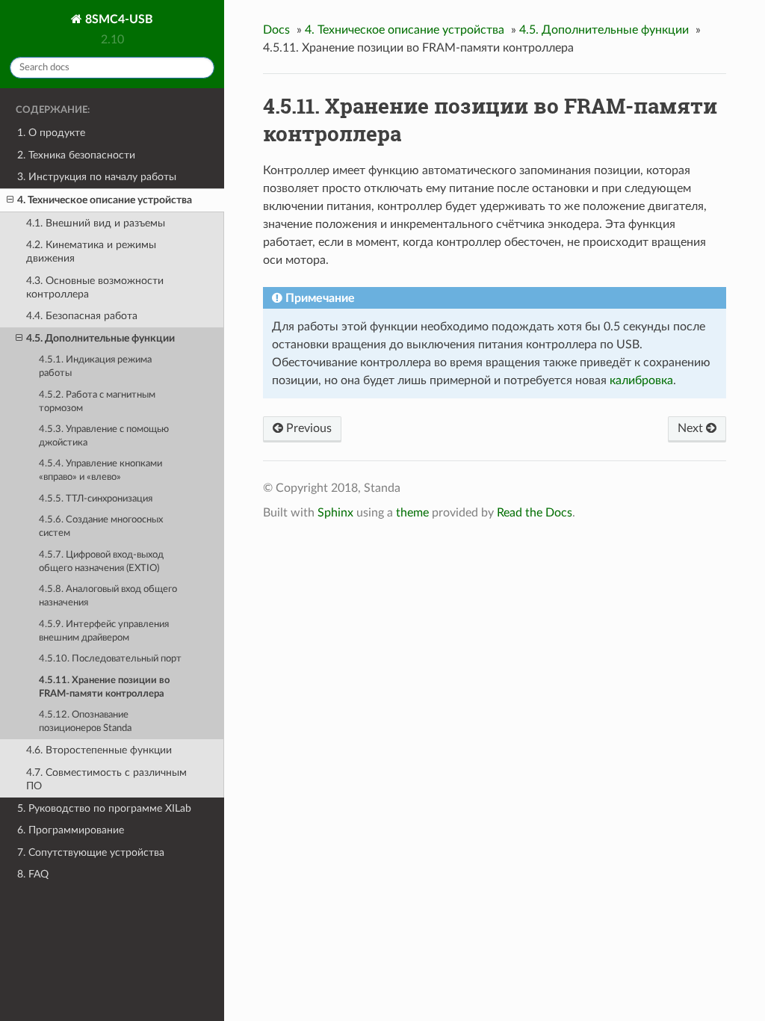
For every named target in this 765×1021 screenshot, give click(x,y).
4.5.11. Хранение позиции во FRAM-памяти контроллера (104, 687)
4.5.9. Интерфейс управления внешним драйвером (104, 631)
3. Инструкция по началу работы (96, 176)
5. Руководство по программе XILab (104, 808)
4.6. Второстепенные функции (99, 750)
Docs (276, 30)
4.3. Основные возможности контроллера (95, 287)
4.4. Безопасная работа (81, 315)
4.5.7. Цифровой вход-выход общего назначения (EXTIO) (101, 561)
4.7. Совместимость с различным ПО (106, 779)
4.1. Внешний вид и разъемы (95, 223)
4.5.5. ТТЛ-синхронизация (95, 499)
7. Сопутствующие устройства (90, 852)
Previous (307, 428)
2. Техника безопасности (76, 155)
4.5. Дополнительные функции (100, 338)
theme (412, 513)
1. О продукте (51, 132)
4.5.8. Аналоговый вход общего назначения (108, 596)
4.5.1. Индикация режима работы (95, 366)
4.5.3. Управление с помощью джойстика (104, 436)
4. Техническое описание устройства (104, 200)
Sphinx (335, 513)
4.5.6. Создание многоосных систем (101, 526)
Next (692, 428)
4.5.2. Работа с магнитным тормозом (97, 401)
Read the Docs (534, 513)
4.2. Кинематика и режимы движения (91, 251)
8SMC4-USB (117, 19)
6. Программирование (70, 830)
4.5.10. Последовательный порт (110, 659)
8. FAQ (33, 874)
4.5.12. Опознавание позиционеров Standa (85, 721)
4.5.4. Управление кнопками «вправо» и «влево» (100, 470)
